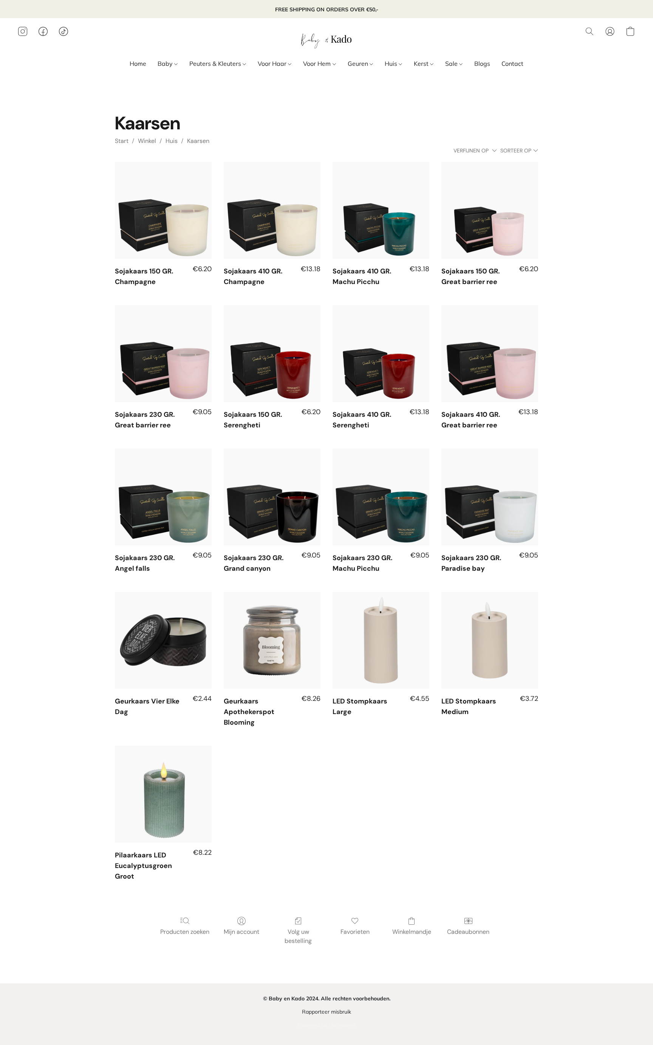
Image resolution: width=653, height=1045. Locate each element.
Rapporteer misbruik (326, 1011)
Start (121, 141)
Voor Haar (273, 63)
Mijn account (241, 932)
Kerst (422, 63)
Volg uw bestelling (298, 936)
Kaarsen (198, 141)
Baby (166, 63)
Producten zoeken (184, 932)
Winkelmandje (411, 932)
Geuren (359, 63)
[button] (326, 39)
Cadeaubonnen (468, 932)
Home (138, 63)
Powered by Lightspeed (326, 1025)
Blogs (482, 63)
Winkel (147, 141)
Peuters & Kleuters (216, 63)
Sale (452, 63)
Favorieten (355, 932)
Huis (392, 63)
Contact (512, 63)
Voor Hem (317, 63)
